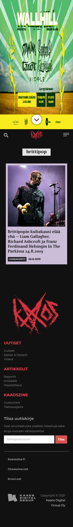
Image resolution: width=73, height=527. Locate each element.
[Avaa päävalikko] (66, 135)
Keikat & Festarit (16, 355)
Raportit (10, 376)
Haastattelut (13, 385)
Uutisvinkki (12, 402)
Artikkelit (10, 381)
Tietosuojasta (13, 406)
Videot (8, 359)
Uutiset (9, 350)
